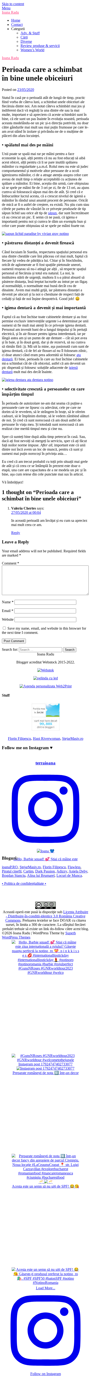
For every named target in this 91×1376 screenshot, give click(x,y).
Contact (17, 25)
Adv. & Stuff (30, 33)
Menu (6, 8)
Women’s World (32, 50)
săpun (52, 213)
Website (8, 619)
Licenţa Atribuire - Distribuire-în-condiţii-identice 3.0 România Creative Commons (46, 916)
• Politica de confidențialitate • (24, 883)
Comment (10, 563)
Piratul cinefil (11, 871)
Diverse (26, 41)
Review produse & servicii (40, 46)
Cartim (28, 871)
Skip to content (13, 4)
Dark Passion (45, 871)
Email (7, 611)
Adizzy (61, 871)
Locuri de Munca (69, 875)
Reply (15, 533)
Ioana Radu (10, 12)
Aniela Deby (78, 871)
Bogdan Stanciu (13, 875)
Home (15, 20)
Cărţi (24, 37)
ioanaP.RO (10, 867)
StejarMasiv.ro (72, 739)
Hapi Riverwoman (46, 739)
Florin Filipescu (19, 739)
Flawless (74, 867)
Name (8, 602)
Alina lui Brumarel (41, 875)
